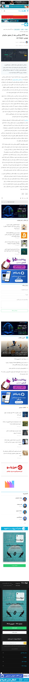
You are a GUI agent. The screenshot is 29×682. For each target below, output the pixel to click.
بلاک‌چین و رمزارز (17, 29)
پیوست (26, 29)
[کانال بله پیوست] (14, 6)
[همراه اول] (14, 680)
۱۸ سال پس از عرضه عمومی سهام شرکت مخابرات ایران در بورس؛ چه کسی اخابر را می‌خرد (12, 442)
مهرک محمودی (19, 498)
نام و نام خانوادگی (25, 289)
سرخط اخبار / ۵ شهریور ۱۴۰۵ (20, 359)
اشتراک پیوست (14, 565)
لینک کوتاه (5, 202)
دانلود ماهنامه (14, 628)
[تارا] (14, 263)
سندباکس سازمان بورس (18, 79)
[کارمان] (14, 484)
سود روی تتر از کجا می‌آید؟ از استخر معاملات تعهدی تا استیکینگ (12, 242)
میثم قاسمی (19, 517)
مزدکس (26, 120)
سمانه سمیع (19, 511)
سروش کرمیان (22, 42)
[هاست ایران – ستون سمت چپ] (14, 211)
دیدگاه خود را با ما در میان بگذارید (22, 299)
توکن (23, 194)
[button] (27, 10)
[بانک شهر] (14, 17)
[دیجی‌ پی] (14, 2)
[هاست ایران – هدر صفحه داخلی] (14, 20)
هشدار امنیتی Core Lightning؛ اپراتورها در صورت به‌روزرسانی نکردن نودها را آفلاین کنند (12, 234)
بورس (26, 194)
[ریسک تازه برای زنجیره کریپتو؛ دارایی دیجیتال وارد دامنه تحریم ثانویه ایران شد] (24, 254)
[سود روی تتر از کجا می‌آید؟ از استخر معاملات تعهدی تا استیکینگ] (24, 246)
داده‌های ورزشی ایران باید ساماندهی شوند (18, 368)
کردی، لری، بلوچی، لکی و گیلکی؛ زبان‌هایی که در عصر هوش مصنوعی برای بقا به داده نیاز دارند (12, 453)
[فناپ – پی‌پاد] (14, 276)
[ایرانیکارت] (14, 676)
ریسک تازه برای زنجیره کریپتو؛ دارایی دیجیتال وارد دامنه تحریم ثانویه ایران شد (12, 250)
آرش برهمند (19, 504)
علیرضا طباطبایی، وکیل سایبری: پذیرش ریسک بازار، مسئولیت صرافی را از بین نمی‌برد (12, 226)
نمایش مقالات (14, 632)
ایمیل (27, 294)
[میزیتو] (14, 469)
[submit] (25, 643)
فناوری (22, 24)
